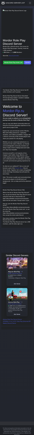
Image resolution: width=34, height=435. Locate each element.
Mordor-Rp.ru (13, 111)
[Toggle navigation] (30, 3)
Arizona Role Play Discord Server (12, 319)
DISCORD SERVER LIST (15, 3)
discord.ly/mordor (14, 55)
